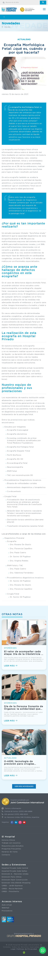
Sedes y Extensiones (14, 865)
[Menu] (44, 9)
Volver (7, 27)
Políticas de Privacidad (27, 949)
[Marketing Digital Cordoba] (24, 952)
